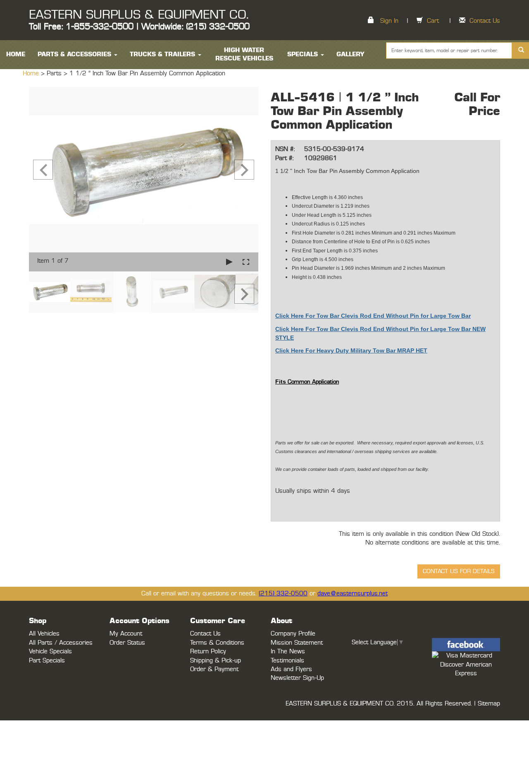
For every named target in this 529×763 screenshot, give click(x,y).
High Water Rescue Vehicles (244, 54)
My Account (126, 634)
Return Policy (208, 651)
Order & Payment (214, 669)
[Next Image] (244, 170)
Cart (433, 21)
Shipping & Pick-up (215, 660)
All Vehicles (44, 634)
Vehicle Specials (50, 651)
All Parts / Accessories (61, 643)
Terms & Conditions (217, 643)
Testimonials (287, 660)
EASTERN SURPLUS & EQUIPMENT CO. (138, 15)
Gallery (350, 54)
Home (32, 73)
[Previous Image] (43, 170)
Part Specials (47, 660)
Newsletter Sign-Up (297, 678)
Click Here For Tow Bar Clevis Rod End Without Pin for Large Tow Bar (373, 315)
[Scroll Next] (244, 294)
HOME (15, 54)
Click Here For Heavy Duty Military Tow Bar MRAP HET (351, 350)
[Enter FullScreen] (246, 262)
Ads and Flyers (291, 669)
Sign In (389, 21)
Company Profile (293, 634)
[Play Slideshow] (229, 262)
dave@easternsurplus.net (352, 593)
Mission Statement (297, 643)
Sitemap (489, 704)
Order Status (127, 643)
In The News (288, 651)
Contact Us (484, 21)
